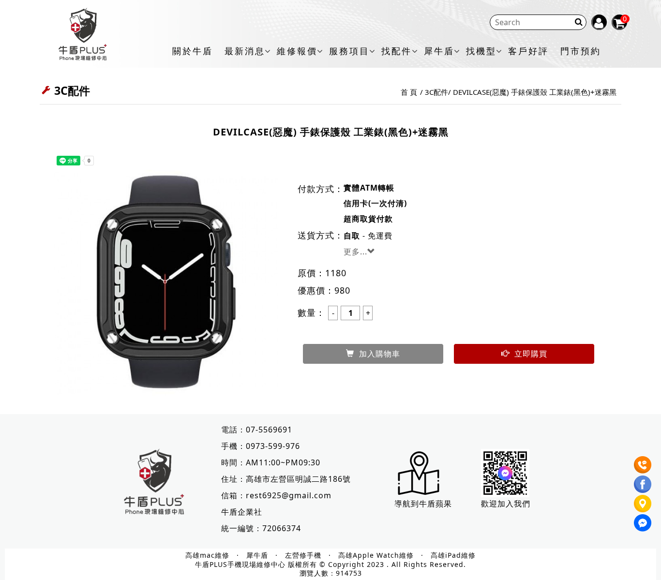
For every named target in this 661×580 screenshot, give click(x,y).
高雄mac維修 (207, 555)
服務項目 (349, 51)
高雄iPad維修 (453, 555)
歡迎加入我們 (505, 503)
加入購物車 (379, 353)
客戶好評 (528, 51)
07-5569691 (269, 429)
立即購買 (530, 353)
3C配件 (436, 92)
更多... (355, 251)
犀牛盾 (439, 51)
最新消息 (245, 51)
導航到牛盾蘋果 (423, 503)
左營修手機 (303, 555)
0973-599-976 (273, 446)
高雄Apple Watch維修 (376, 555)
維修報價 (297, 51)
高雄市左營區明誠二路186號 (298, 479)
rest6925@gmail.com (288, 495)
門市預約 (580, 51)
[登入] (599, 22)
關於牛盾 (192, 51)
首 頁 (409, 92)
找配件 (396, 51)
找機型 (481, 51)
